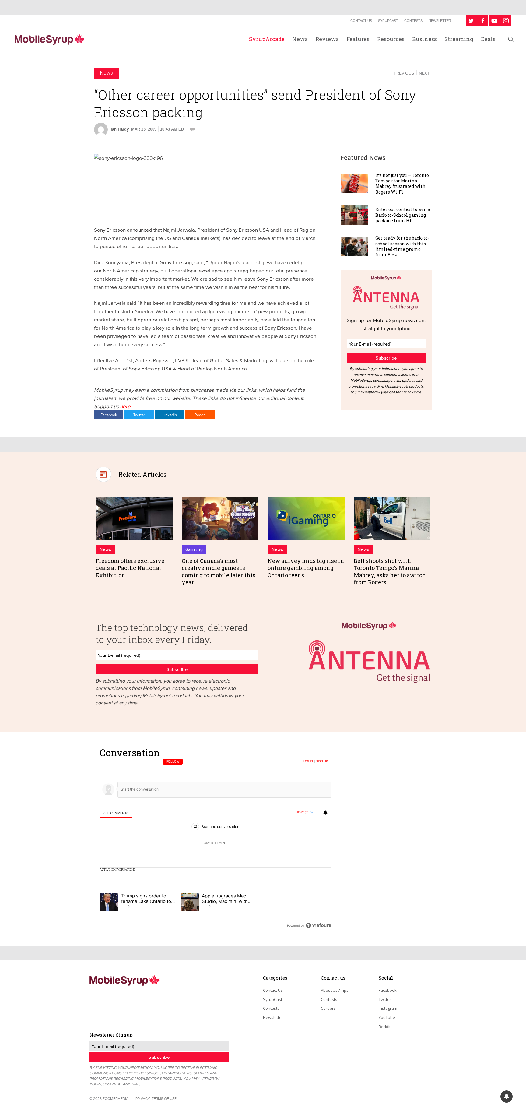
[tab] (116, 813)
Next (424, 73)
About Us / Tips (335, 990)
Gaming (194, 549)
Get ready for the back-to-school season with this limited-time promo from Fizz (402, 246)
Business (424, 39)
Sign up (322, 761)
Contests (413, 21)
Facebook (108, 414)
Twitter (139, 414)
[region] (215, 839)
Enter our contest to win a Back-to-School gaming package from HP (402, 214)
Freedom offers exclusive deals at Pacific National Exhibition (130, 568)
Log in (308, 761)
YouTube (387, 1017)
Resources (391, 39)
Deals (488, 39)
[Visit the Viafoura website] (318, 925)
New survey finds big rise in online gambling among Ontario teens (306, 568)
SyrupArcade (267, 39)
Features (358, 39)
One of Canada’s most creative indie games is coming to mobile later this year (218, 571)
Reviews (327, 39)
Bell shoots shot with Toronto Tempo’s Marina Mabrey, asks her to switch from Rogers (390, 571)
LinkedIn (169, 414)
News (300, 39)
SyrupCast (388, 21)
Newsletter (440, 21)
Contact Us (361, 21)
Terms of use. (164, 1098)
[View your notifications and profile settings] (325, 812)
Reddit (200, 414)
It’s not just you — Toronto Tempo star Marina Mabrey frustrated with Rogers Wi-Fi (402, 183)
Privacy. (143, 1098)
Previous (404, 73)
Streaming (458, 39)
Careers (328, 1008)
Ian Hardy (120, 129)
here (125, 406)
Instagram (388, 1008)
